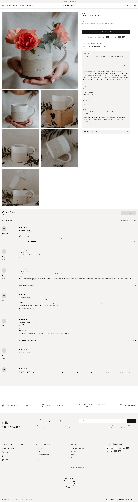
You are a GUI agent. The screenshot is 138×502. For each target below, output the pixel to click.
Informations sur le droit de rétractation (82, 464)
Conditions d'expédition (78, 461)
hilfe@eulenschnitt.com (8, 448)
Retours (73, 451)
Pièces (15, 5)
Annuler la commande (77, 467)
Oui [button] (28, 241)
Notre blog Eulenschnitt (43, 454)
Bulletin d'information (42, 461)
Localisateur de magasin (43, 457)
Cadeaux (21, 5)
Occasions (30, 5)
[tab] (125, 221)
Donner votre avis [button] (128, 213)
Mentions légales (110, 499)
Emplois (38, 451)
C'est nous (39, 448)
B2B (72, 457)
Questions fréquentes (77, 448)
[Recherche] (120, 5)
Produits (8, 5)
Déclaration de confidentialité (124, 499)
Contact (73, 454)
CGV (135, 499)
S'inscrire (131, 421)
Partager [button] (34, 241)
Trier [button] (3, 220)
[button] (120, 5)
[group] (10, 212)
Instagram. (100, 126)
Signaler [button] (31, 241)
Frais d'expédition (94, 23)
